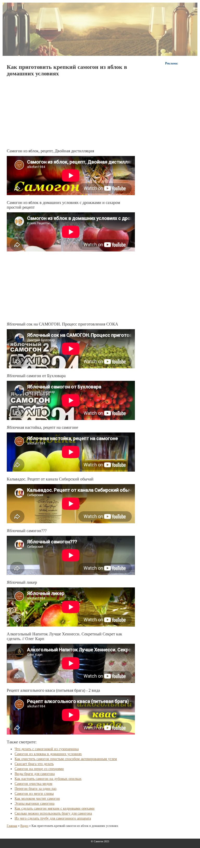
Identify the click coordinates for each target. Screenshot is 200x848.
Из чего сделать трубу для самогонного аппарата (53, 818)
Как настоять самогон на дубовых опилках (48, 779)
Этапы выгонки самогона (34, 803)
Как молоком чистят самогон (37, 799)
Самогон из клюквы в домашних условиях (48, 754)
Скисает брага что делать (34, 764)
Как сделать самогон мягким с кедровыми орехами (55, 808)
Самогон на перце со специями (39, 769)
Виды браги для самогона (35, 774)
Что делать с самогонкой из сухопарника (47, 749)
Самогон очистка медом (33, 784)
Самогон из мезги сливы (34, 794)
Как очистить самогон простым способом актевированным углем (66, 759)
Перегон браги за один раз (36, 789)
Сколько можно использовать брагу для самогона (53, 813)
